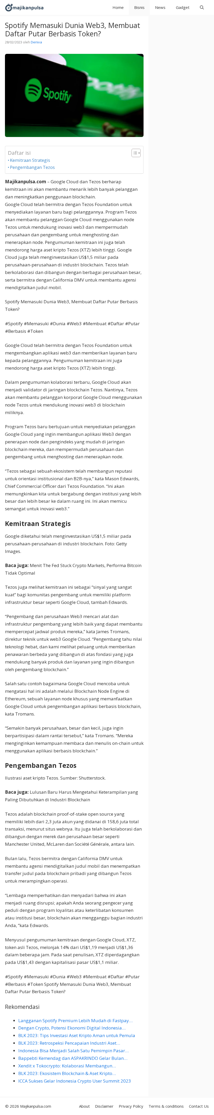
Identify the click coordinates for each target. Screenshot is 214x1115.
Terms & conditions (166, 1106)
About (84, 1106)
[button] (202, 7)
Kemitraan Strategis (30, 160)
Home (118, 7)
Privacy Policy (131, 1106)
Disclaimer (104, 1106)
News (160, 7)
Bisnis (139, 7)
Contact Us (199, 1106)
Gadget (182, 7)
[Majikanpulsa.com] (24, 7)
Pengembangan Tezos (32, 167)
